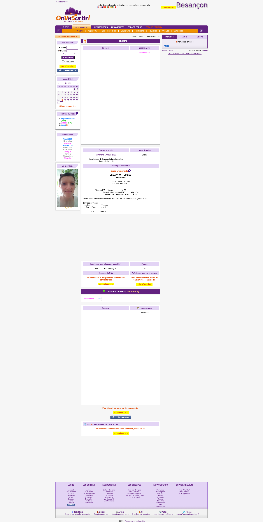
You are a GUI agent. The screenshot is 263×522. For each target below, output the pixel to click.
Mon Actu (160, 493)
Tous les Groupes (134, 490)
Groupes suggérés (135, 493)
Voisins (200, 37)
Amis (184, 37)
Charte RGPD (71, 495)
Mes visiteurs (184, 492)
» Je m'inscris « (168, 7)
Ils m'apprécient (184, 493)
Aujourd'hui (92, 31)
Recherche (139, 31)
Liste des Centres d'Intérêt (134, 495)
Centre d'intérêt (134, 497)
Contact (71, 503)
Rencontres (160, 503)
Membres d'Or (109, 499)
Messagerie (160, 492)
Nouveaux (109, 497)
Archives (165, 31)
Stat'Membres (109, 501)
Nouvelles (153, 31)
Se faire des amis (109, 490)
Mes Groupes (134, 492)
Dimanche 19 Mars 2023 (106, 155)
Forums (71, 493)
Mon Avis (160, 501)
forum (205, 50)
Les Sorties (81, 27)
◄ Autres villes (61, 2)
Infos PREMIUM (184, 490)
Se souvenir (69, 62)
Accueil (71, 490)
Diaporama (125, 31)
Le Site (65, 27)
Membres (169, 37)
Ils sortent (109, 495)
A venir (80, 31)
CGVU (70, 497)
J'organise (160, 497)
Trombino (109, 493)
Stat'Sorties (178, 31)
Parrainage (160, 490)
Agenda (160, 495)
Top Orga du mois (67, 114)
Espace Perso (135, 27)
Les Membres (101, 27)
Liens (71, 501)
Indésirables (160, 506)
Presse (71, 499)
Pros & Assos (71, 492)
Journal (160, 499)
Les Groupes (117, 27)
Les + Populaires (109, 31)
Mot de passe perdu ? (67, 54)
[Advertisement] (152, 16)
